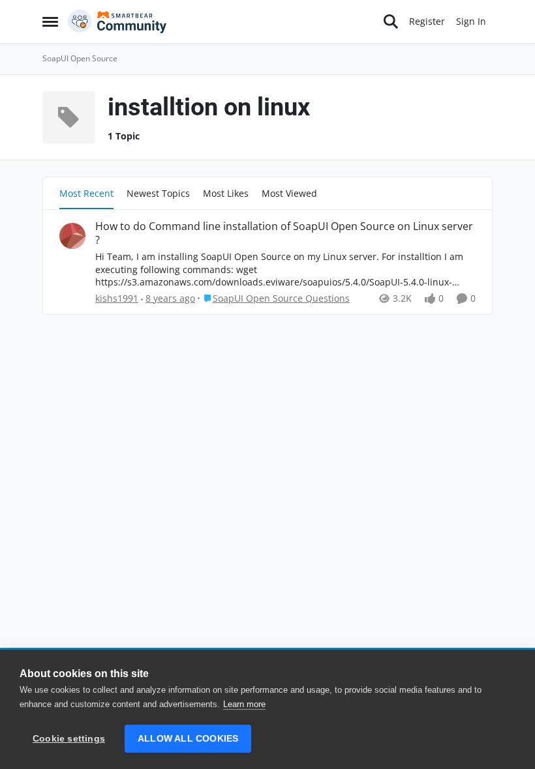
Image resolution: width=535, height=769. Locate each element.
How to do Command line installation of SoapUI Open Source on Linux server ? (284, 233)
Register (427, 21)
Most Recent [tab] (86, 193)
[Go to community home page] (117, 21)
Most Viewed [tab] (289, 193)
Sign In (471, 21)
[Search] (391, 21)
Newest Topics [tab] (158, 193)
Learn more (244, 704)
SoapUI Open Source (79, 58)
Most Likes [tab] (226, 193)
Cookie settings (69, 739)
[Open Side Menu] (50, 21)
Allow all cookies (188, 739)
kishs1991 (116, 298)
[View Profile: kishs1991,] (72, 236)
